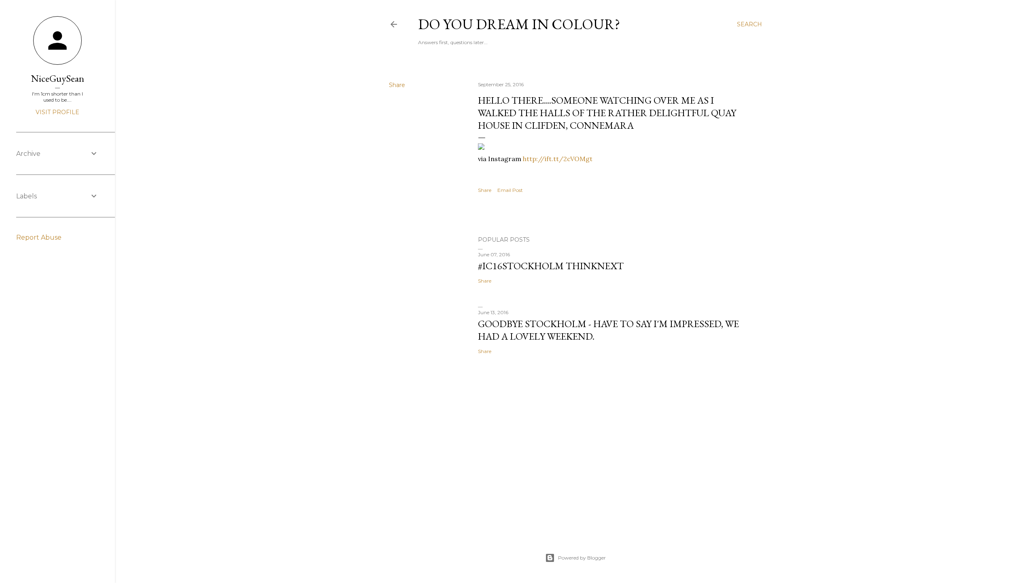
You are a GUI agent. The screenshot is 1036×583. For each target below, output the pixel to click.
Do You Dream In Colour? (519, 24)
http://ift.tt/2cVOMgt (557, 159)
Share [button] (397, 85)
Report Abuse (39, 237)
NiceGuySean (57, 78)
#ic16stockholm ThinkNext (551, 266)
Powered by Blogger (582, 558)
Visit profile (57, 112)
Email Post (510, 190)
